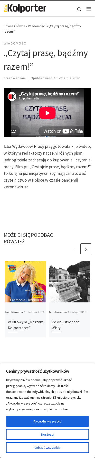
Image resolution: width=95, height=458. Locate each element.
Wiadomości (37, 26)
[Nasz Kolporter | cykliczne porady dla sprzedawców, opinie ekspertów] (25, 8)
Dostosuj (47, 434)
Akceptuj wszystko (47, 421)
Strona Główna (14, 26)
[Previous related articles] (74, 248)
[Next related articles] (85, 248)
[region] (47, 410)
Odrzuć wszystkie (48, 447)
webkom (19, 78)
